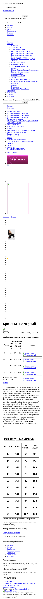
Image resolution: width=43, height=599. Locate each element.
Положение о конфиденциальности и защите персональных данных (19, 584)
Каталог (10, 27)
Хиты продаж (16, 47)
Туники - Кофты (17, 74)
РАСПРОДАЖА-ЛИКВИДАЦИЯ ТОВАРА (22, 121)
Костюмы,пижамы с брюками (21, 51)
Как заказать (11, 31)
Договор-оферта (8, 581)
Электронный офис (22, 589)
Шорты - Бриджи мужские (20, 72)
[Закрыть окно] (16, 597)
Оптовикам (11, 553)
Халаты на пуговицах (19, 57)
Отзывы (10, 33)
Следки (14, 85)
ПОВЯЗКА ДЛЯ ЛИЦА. (20, 89)
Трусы (13, 77)
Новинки (14, 46)
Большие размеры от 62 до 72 (21, 79)
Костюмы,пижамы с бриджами (22, 53)
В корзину (16, 533)
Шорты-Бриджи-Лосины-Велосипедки (25, 70)
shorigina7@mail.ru (9, 587)
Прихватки (15, 87)
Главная (10, 25)
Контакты (10, 35)
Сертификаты (12, 554)
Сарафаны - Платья (18, 62)
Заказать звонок (8, 11)
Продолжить (7, 533)
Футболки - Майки (18, 76)
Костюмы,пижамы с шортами (21, 55)
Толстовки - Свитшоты (19, 66)
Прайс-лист (11, 29)
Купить (5, 383)
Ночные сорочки (17, 64)
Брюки (13, 68)
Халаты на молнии (18, 49)
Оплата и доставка (13, 551)
